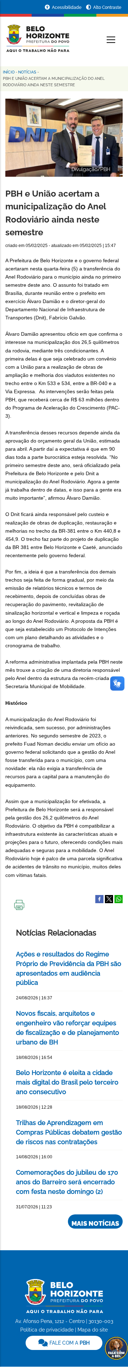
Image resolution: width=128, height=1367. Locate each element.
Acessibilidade (67, 7)
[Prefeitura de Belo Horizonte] (37, 34)
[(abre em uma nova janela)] (109, 898)
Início (9, 72)
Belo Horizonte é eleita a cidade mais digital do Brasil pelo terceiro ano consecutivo (67, 1082)
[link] (64, 1343)
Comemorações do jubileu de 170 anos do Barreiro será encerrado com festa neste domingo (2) (67, 1182)
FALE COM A (69, 1343)
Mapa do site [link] (93, 1330)
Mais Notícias (95, 1223)
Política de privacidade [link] (47, 1330)
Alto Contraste (107, 7)
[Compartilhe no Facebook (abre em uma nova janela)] (99, 898)
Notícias (27, 72)
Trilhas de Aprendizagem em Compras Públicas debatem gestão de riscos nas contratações (69, 1132)
